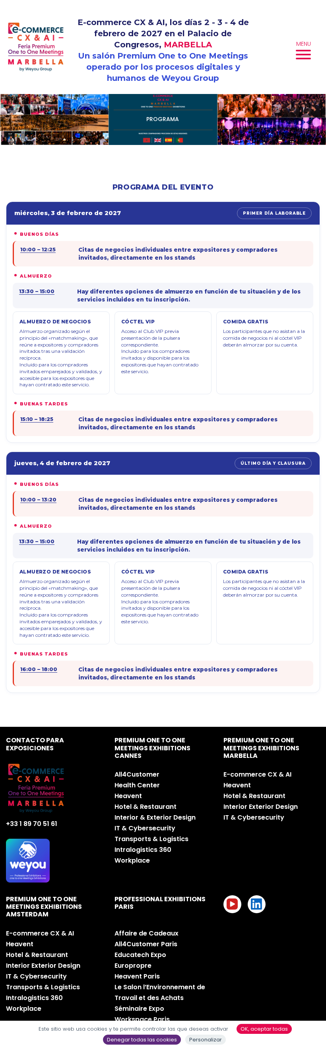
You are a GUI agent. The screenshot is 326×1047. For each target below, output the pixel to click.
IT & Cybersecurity (144, 828)
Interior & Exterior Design (155, 817)
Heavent (128, 795)
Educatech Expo (140, 954)
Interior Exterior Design (260, 806)
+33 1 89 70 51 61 (31, 823)
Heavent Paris (137, 976)
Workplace (132, 860)
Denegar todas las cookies (142, 1039)
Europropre (132, 965)
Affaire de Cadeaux (146, 933)
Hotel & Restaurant (145, 806)
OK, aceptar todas (264, 1029)
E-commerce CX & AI (257, 774)
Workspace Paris (142, 1019)
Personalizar (205, 1039)
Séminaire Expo (139, 1008)
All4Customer (136, 774)
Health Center (137, 785)
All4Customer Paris (145, 944)
